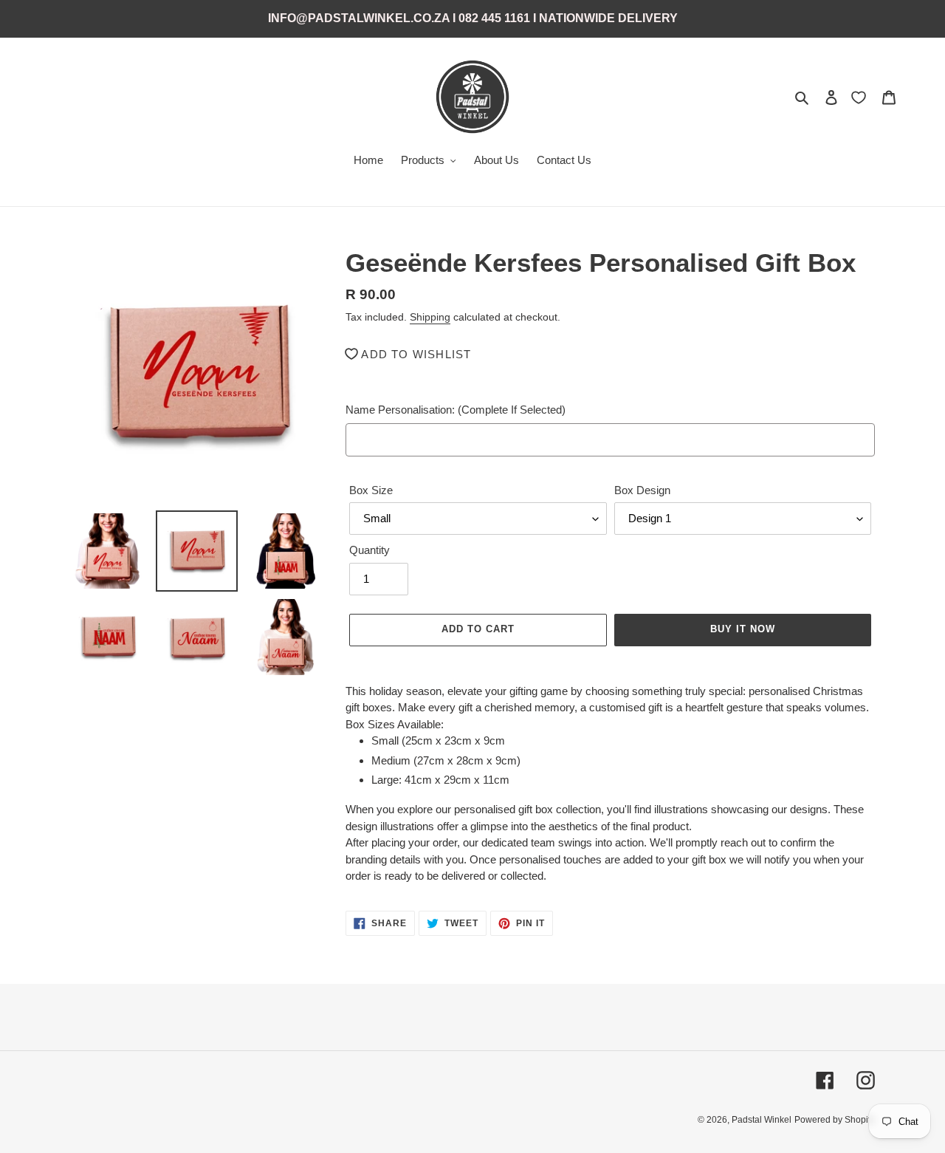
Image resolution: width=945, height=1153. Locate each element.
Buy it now (742, 628)
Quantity (369, 550)
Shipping (430, 317)
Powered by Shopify (834, 1120)
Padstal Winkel (761, 1120)
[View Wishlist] (860, 97)
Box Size (371, 490)
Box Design (642, 490)
